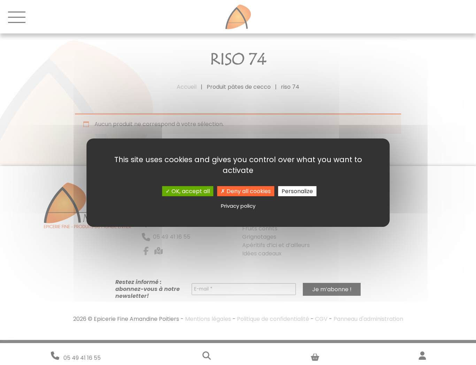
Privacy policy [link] (238, 205)
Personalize (297, 191)
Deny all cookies (248, 191)
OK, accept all (190, 191)
